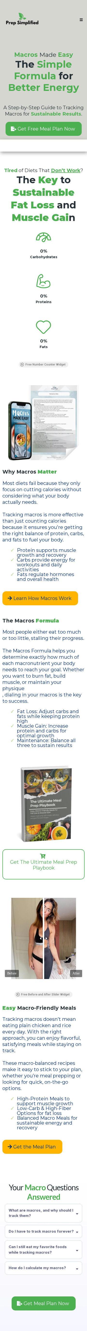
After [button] (76, 973)
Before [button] (11, 973)
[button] (80, 20)
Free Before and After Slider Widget (45, 994)
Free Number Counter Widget (45, 364)
